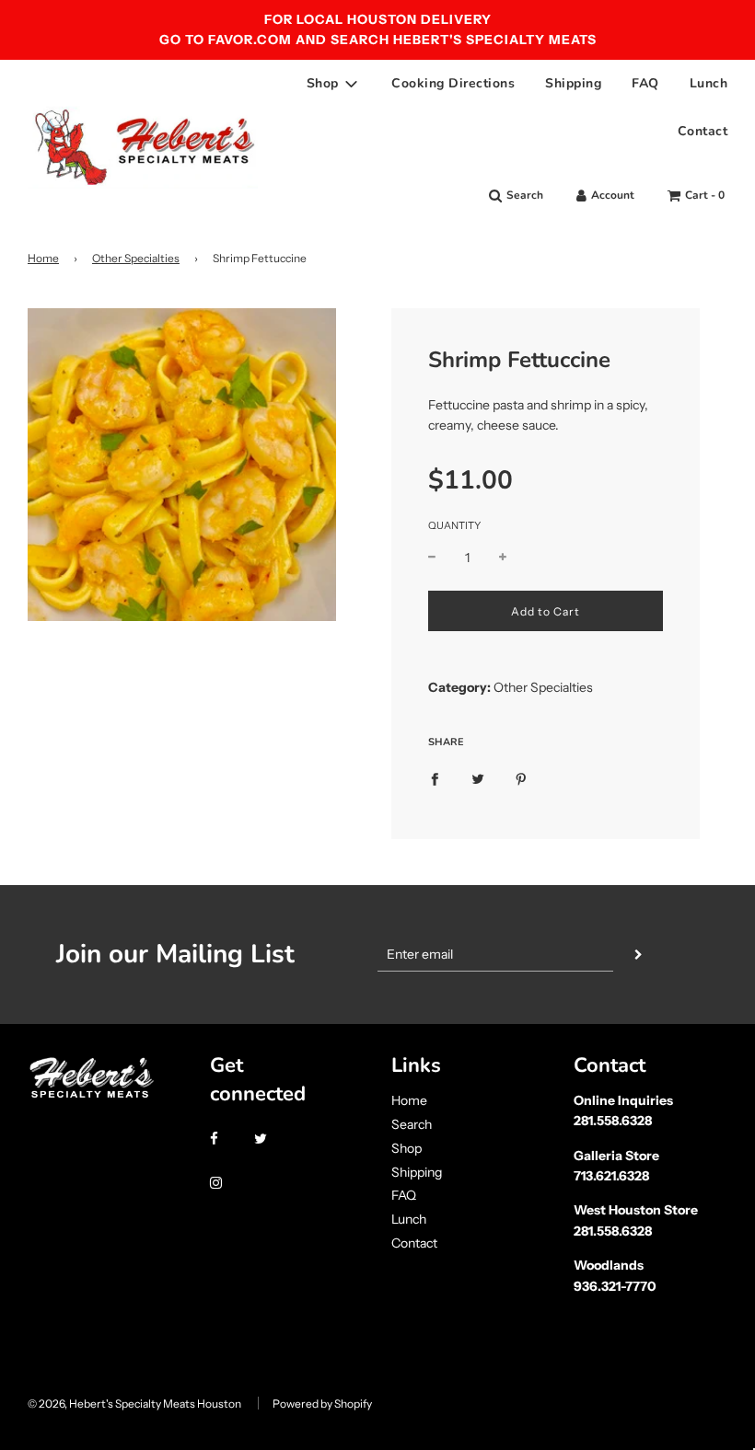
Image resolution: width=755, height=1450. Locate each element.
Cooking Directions (453, 83)
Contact (703, 131)
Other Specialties (136, 258)
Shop (406, 1148)
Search (411, 1124)
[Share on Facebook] (434, 778)
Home (43, 258)
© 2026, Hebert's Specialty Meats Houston (134, 1403)
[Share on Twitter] (478, 778)
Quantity (454, 525)
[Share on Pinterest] (521, 778)
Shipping (573, 83)
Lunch (709, 83)
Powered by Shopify (322, 1403)
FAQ (645, 83)
